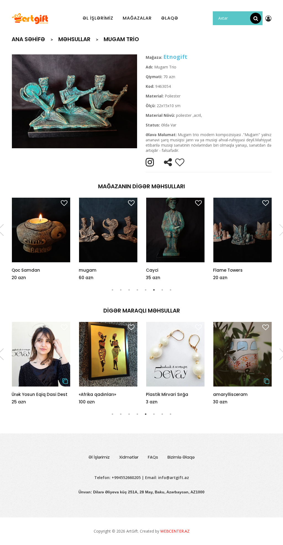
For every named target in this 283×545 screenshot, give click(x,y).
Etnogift (175, 56)
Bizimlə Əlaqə (181, 457)
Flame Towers (228, 270)
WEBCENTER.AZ (175, 531)
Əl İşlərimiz (99, 457)
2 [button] (121, 290)
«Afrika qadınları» (30, 394)
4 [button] (137, 290)
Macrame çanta (230, 394)
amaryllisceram (163, 394)
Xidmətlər (128, 457)
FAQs (153, 457)
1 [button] (112, 290)
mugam (87, 270)
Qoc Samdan (26, 270)
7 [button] (162, 290)
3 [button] (129, 290)
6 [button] (154, 290)
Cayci (152, 270)
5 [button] (145, 290)
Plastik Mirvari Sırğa (100, 394)
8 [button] (170, 290)
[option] (74, 101)
